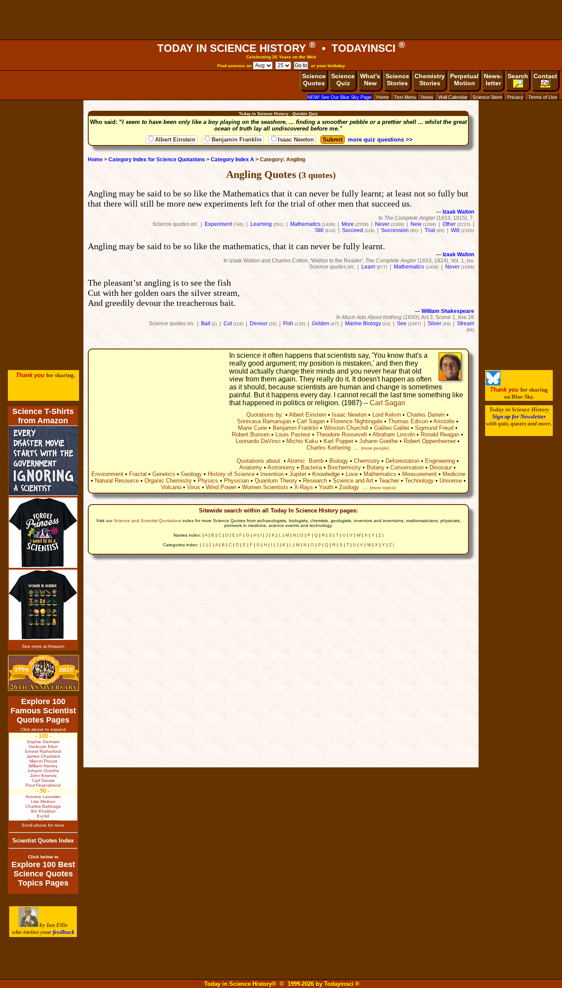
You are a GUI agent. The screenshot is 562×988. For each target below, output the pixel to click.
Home (382, 97)
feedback (64, 932)
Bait (205, 323)
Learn (368, 267)
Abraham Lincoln (393, 434)
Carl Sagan (387, 403)
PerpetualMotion (464, 80)
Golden (320, 323)
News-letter (493, 80)
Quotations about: (259, 461)
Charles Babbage (43, 806)
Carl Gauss (43, 780)
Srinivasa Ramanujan (264, 421)
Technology (419, 480)
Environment (107, 474)
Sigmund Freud (434, 428)
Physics (208, 480)
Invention (272, 474)
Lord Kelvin (386, 414)
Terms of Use (542, 97)
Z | (381, 535)
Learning (261, 224)
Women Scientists (265, 487)
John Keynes (43, 775)
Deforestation (402, 461)
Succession (395, 230)
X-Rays (303, 487)
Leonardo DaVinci (258, 441)
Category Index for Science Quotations (156, 159)
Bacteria (311, 467)
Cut (227, 323)
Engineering (440, 461)
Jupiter (297, 474)
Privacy (515, 97)
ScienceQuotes (314, 80)
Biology (338, 461)
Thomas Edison (408, 421)
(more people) (375, 448)
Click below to (43, 856)
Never (382, 224)
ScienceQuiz (343, 80)
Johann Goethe (378, 441)
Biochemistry (344, 467)
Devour (258, 323)
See (402, 323)
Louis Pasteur (292, 434)
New (416, 224)
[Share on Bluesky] (493, 383)
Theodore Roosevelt (341, 434)
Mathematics (305, 224)
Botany (376, 467)
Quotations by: (265, 414)
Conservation (407, 467)
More (348, 224)
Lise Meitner (43, 801)
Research (315, 480)
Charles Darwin (426, 414)
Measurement (419, 474)
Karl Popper (338, 441)
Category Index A (232, 159)
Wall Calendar (453, 97)
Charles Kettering (328, 447)
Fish (288, 323)
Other (449, 224)
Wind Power (221, 487)
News (427, 97)
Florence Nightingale (356, 421)
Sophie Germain (43, 741)
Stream (465, 323)
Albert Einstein (175, 139)
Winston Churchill (346, 428)
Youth (326, 487)
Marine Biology (363, 323)
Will (455, 230)
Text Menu (405, 97)
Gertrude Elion (43, 746)
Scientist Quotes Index (43, 840)
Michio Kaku (302, 441)
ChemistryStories (429, 80)
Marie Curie (252, 428)
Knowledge (326, 474)
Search (518, 76)
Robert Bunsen (251, 434)
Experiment (218, 224)
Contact (545, 76)
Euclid (43, 816)
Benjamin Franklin (237, 139)
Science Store (487, 97)
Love (352, 474)
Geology (191, 474)
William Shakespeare (448, 311)
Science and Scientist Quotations (147, 520)
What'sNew (370, 80)
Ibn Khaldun (43, 811)
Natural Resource (117, 480)
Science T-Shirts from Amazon (43, 416)
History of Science (231, 474)
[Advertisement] (281, 20)
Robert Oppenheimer (429, 441)
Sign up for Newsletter (519, 416)
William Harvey (43, 765)
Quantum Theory (276, 480)
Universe (451, 480)
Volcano (171, 487)
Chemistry (367, 461)
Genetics (163, 474)
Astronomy (281, 467)
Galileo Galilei (391, 428)
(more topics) (383, 487)
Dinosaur (440, 467)
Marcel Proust (43, 761)
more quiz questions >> (380, 139)
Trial (430, 230)
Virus (193, 487)
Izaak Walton (458, 212)
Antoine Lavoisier (43, 796)
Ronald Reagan (440, 434)
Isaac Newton (296, 139)
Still (319, 230)
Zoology (349, 487)
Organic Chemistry (168, 480)
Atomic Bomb (305, 461)
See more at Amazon (43, 646)
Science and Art (353, 480)
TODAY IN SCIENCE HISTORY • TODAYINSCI (281, 48)
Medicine (454, 474)
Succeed (352, 230)
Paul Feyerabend (43, 785)
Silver (434, 323)
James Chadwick (43, 756)
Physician (236, 480)
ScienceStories (397, 80)
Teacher (389, 480)
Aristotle (443, 421)
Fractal (138, 474)
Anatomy (250, 467)
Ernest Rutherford (43, 751)
